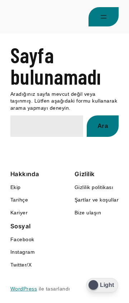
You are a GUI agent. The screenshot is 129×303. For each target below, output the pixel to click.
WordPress (23, 289)
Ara (102, 126)
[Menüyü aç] (104, 16)
